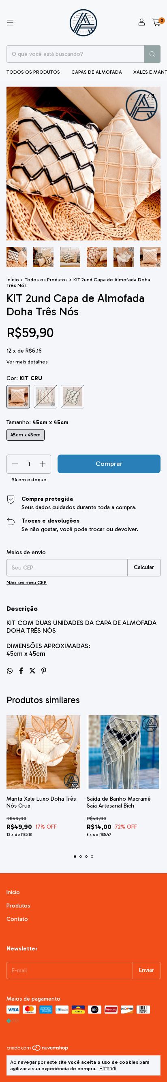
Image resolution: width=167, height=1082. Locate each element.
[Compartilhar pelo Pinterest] (44, 671)
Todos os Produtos (33, 72)
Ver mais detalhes (27, 362)
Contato (17, 919)
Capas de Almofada (96, 72)
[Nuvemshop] (37, 1049)
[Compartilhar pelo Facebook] (22, 671)
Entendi (107, 1068)
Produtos (18, 905)
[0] (156, 23)
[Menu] (10, 22)
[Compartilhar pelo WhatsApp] (10, 671)
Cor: (24, 378)
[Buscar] (152, 54)
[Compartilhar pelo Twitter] (33, 671)
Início (12, 280)
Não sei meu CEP (26, 582)
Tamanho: (37, 422)
